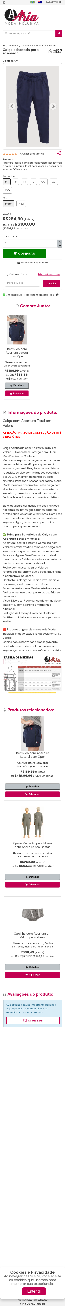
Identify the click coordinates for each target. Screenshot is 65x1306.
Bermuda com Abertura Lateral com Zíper (17, 352)
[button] (24, 253)
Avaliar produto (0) (32, 153)
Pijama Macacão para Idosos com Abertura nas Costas (32, 845)
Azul (21, 203)
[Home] (4, 45)
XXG (7, 190)
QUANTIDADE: (10, 236)
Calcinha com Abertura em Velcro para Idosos (32, 935)
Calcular (51, 283)
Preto (8, 203)
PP (6, 181)
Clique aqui (35, 1020)
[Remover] (59, 242)
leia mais (21, 169)
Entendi (34, 1291)
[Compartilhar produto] (59, 154)
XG (53, 181)
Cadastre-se (53, 2)
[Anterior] (12, 106)
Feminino (13, 45)
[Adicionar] (59, 246)
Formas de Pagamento (34, 262)
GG (43, 181)
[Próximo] (53, 106)
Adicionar (18, 393)
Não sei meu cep (49, 274)
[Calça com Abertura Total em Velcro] (32, 106)
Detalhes (18, 385)
